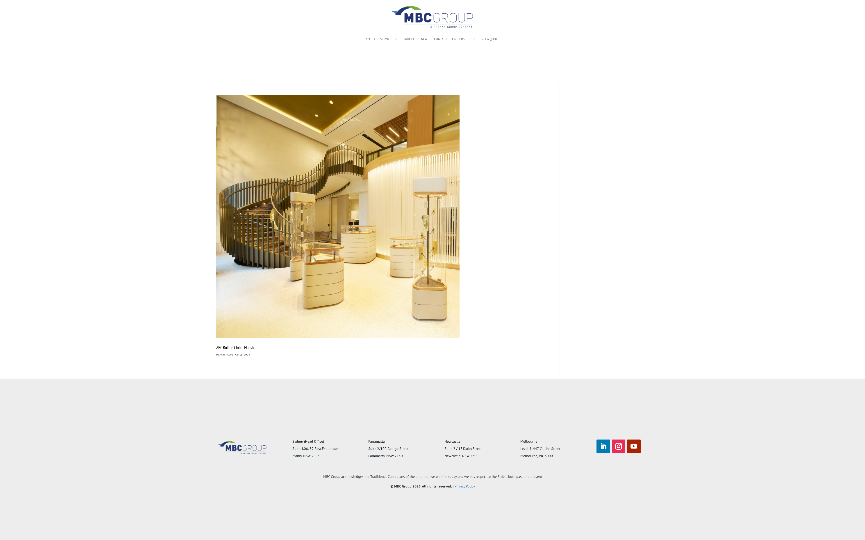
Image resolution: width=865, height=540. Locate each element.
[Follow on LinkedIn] (603, 446)
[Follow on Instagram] (618, 446)
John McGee (226, 354)
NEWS (425, 39)
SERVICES (386, 39)
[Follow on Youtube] (634, 446)
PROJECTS (409, 39)
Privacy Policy (465, 486)
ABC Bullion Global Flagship (236, 347)
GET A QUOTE (490, 39)
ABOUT (370, 39)
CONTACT (440, 39)
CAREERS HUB (461, 39)
